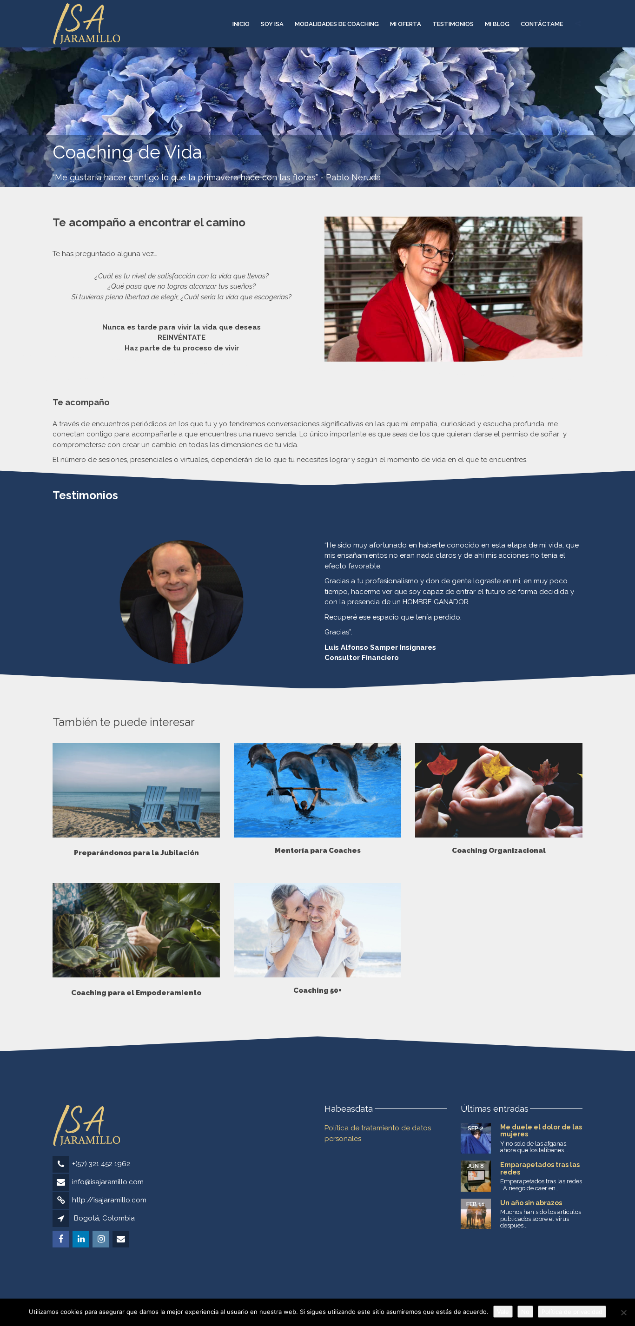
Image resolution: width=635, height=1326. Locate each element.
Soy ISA (272, 23)
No (525, 1311)
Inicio (241, 23)
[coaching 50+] (317, 930)
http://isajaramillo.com (109, 1200)
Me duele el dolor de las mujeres (541, 1130)
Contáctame (542, 23)
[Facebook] (62, 1239)
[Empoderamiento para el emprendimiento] (136, 790)
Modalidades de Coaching (337, 23)
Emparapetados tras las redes (540, 1168)
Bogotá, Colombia (104, 1218)
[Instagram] (102, 1239)
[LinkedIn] (82, 1239)
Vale (503, 1311)
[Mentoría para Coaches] (317, 790)
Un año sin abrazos (531, 1203)
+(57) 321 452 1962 (101, 1164)
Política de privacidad (572, 1311)
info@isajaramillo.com (108, 1182)
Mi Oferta (405, 23)
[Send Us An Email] (121, 1239)
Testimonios (453, 23)
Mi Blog (497, 23)
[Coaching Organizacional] (498, 790)
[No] (623, 1312)
